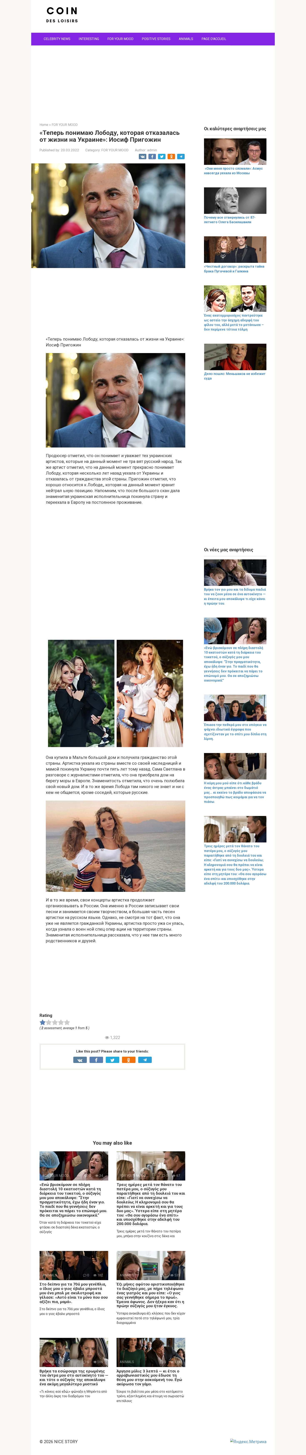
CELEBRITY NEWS (57, 39)
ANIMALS (186, 39)
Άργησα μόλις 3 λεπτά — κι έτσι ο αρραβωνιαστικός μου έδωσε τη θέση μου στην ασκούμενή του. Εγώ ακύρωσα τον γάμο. (149, 1378)
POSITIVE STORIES (156, 39)
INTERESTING (89, 39)
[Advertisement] (153, 81)
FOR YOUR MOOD (120, 39)
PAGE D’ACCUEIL (214, 39)
